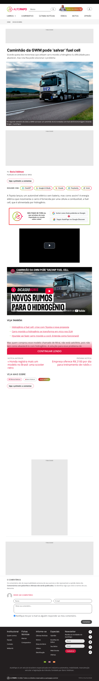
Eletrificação (40, 652)
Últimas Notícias (15, 379)
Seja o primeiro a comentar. (20, 181)
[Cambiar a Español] (54, 661)
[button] (53, 9)
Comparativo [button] (27, 16)
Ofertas (53, 655)
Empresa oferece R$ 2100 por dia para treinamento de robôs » (71, 363)
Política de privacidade (85, 678)
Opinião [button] (87, 16)
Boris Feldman (17, 171)
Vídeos (38, 648)
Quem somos (12, 636)
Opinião (53, 636)
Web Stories (54, 651)
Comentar (86, 622)
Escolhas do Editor (54, 641)
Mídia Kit (10, 648)
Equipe (9, 640)
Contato (10, 644)
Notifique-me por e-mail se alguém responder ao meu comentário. (45, 616)
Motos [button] (75, 16)
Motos (38, 640)
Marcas (24, 638)
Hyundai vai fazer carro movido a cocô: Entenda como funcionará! (45, 335)
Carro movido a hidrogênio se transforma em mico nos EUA (42, 331)
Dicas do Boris (17, 22)
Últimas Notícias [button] (47, 16)
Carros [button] (10, 16)
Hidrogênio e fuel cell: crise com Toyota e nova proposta (40, 327)
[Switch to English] (49, 661)
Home (9, 22)
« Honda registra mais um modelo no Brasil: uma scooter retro (26, 364)
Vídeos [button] (63, 16)
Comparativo (26, 642)
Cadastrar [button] (70, 651)
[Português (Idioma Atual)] (45, 661)
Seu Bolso (53, 646)
